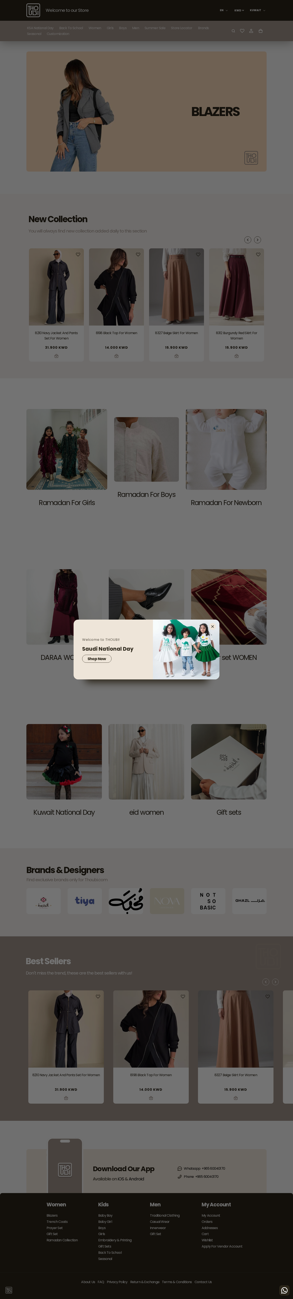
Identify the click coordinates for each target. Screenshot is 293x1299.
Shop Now (97, 658)
